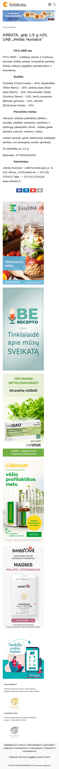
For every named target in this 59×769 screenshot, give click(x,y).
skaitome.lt (8, 748)
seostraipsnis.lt (29, 751)
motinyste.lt (49, 748)
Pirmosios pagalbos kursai (30, 757)
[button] (49, 4)
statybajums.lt (10, 745)
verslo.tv (22, 745)
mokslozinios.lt (21, 748)
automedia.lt (48, 745)
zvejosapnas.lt (36, 748)
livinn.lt (47, 757)
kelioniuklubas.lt (34, 745)
